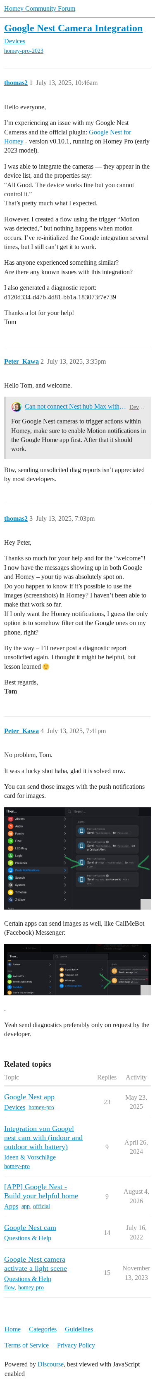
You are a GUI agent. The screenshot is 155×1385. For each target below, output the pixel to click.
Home (13, 1329)
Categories (43, 1329)
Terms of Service (27, 1345)
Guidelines (79, 1329)
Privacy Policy (76, 1345)
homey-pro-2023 (23, 51)
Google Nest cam (30, 1227)
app (25, 1206)
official (41, 1206)
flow (9, 1287)
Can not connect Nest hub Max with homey (75, 406)
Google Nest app (29, 1097)
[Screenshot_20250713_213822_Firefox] (77, 858)
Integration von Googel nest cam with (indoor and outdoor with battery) (43, 1137)
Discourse (51, 1364)
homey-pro (41, 1107)
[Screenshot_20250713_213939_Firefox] (77, 969)
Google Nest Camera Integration (73, 27)
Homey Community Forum (39, 8)
